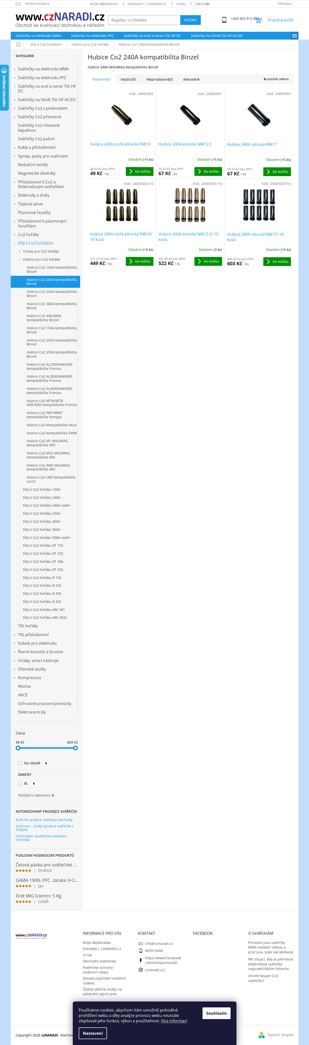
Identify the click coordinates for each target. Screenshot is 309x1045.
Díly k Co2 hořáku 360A (41, 529)
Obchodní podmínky (99, 961)
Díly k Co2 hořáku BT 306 (43, 561)
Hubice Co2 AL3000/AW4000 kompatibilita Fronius (49, 378)
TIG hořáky (28, 626)
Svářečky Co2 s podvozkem (43, 108)
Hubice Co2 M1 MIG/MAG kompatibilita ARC (47, 442)
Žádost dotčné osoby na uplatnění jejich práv (102, 991)
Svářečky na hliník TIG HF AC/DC (47, 99)
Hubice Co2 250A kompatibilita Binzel (52, 293)
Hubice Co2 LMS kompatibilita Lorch (51, 479)
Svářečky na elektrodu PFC (42, 77)
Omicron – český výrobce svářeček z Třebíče (45, 828)
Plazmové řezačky (34, 212)
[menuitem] (38, 36)
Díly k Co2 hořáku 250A (41, 513)
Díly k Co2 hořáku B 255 (42, 585)
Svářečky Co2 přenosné (39, 116)
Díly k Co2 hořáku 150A (41, 489)
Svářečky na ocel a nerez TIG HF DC (47, 89)
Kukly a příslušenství (36, 147)
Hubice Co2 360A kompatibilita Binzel (52, 305)
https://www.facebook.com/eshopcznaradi (163, 960)
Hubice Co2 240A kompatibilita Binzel (52, 281)
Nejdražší (128, 79)
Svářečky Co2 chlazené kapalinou (39, 128)
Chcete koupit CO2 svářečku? (263, 978)
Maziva (24, 686)
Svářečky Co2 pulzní (36, 138)
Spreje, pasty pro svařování (43, 156)
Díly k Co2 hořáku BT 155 (43, 545)
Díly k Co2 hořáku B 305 (42, 593)
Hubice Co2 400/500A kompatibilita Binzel (44, 317)
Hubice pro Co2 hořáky (41, 259)
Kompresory (29, 677)
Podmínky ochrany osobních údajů (98, 969)
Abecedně (191, 79)
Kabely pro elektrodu (37, 643)
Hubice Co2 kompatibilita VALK (52, 425)
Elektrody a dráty (33, 195)
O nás (180, 4)
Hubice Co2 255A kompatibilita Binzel (52, 342)
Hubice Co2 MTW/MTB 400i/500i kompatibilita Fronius (52, 402)
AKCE (23, 695)
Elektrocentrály (32, 712)
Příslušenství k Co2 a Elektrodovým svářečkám (41, 184)
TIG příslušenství (33, 634)
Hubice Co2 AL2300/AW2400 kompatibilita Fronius (49, 366)
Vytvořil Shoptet (281, 1034)
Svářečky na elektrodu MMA (43, 69)
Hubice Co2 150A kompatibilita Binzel (52, 269)
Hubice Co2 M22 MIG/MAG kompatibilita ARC (48, 455)
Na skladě (35, 763)
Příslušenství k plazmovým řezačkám (42, 223)
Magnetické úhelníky (36, 173)
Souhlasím (216, 1013)
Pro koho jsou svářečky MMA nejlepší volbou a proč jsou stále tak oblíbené (270, 947)
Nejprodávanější (159, 79)
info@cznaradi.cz (159, 943)
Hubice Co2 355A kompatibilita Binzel (52, 354)
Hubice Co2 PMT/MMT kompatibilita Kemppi (45, 414)
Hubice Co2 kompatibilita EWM (52, 433)
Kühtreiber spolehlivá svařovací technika (41, 838)
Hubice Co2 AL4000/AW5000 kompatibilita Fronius (49, 390)
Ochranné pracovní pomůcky (44, 703)
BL (29, 783)
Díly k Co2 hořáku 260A (41, 521)
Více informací (174, 1021)
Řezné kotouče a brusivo (40, 651)
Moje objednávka (104, 4)
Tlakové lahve (30, 204)
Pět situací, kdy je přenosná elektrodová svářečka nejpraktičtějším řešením (270, 964)
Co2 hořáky (28, 234)
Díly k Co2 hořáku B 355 (42, 601)
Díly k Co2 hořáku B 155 (42, 577)
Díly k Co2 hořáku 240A (41, 497)
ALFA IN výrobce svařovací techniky (44, 819)
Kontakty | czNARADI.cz (147, 4)
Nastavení (93, 1033)
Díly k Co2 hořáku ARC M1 (44, 609)
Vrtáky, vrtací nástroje (38, 660)
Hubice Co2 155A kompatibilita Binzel (52, 330)
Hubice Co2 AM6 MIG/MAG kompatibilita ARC (48, 467)
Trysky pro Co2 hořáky (41, 251)
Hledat (190, 20)
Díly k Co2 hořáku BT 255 (43, 553)
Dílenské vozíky (32, 669)
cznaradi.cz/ (155, 970)
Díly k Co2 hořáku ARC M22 (45, 617)
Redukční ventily (33, 164)
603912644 (154, 950)
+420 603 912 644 (235, 18)
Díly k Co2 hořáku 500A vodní (46, 537)
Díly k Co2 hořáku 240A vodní (46, 505)
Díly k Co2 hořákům (36, 243)
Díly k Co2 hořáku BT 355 (43, 569)
